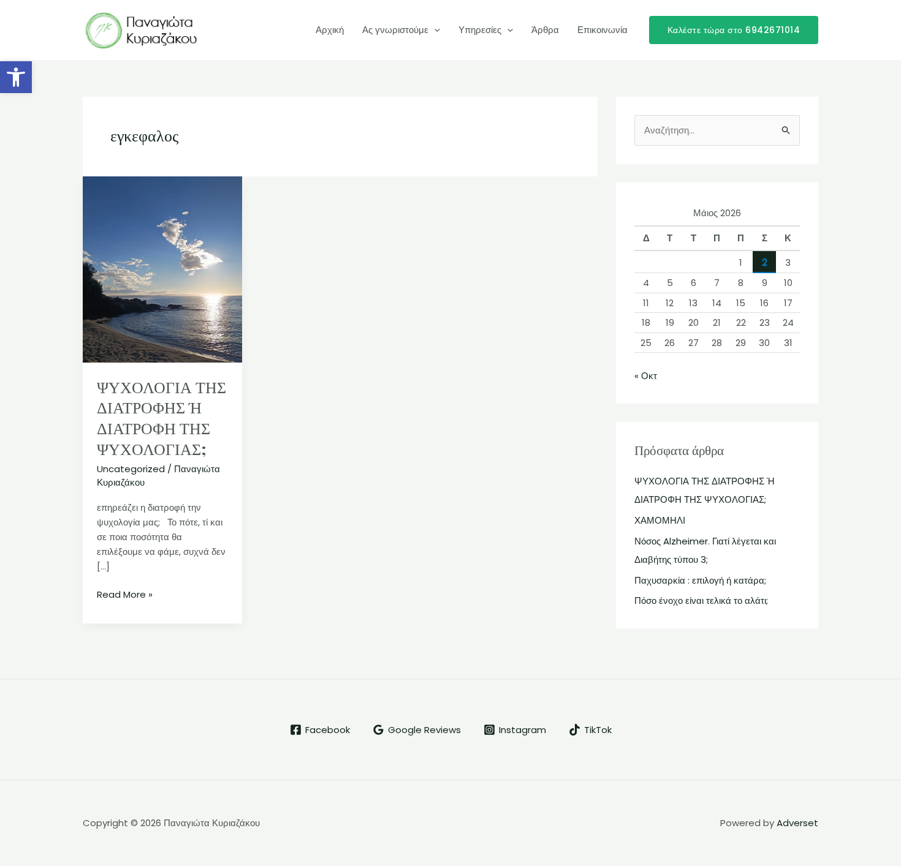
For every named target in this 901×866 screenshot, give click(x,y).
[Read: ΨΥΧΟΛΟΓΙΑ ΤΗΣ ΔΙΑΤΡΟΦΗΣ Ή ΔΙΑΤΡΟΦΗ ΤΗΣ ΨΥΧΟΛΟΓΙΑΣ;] (162, 268)
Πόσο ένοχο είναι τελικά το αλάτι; (701, 600)
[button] (16, 77)
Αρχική (330, 29)
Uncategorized (131, 468)
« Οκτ (645, 375)
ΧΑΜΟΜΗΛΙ (659, 520)
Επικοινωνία (602, 29)
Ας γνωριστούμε (395, 29)
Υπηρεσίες (479, 29)
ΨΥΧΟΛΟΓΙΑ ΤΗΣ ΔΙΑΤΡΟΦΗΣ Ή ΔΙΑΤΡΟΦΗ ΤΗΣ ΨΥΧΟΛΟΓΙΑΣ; (161, 417)
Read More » (125, 594)
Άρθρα (545, 29)
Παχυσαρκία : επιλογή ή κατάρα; (700, 580)
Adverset (797, 822)
